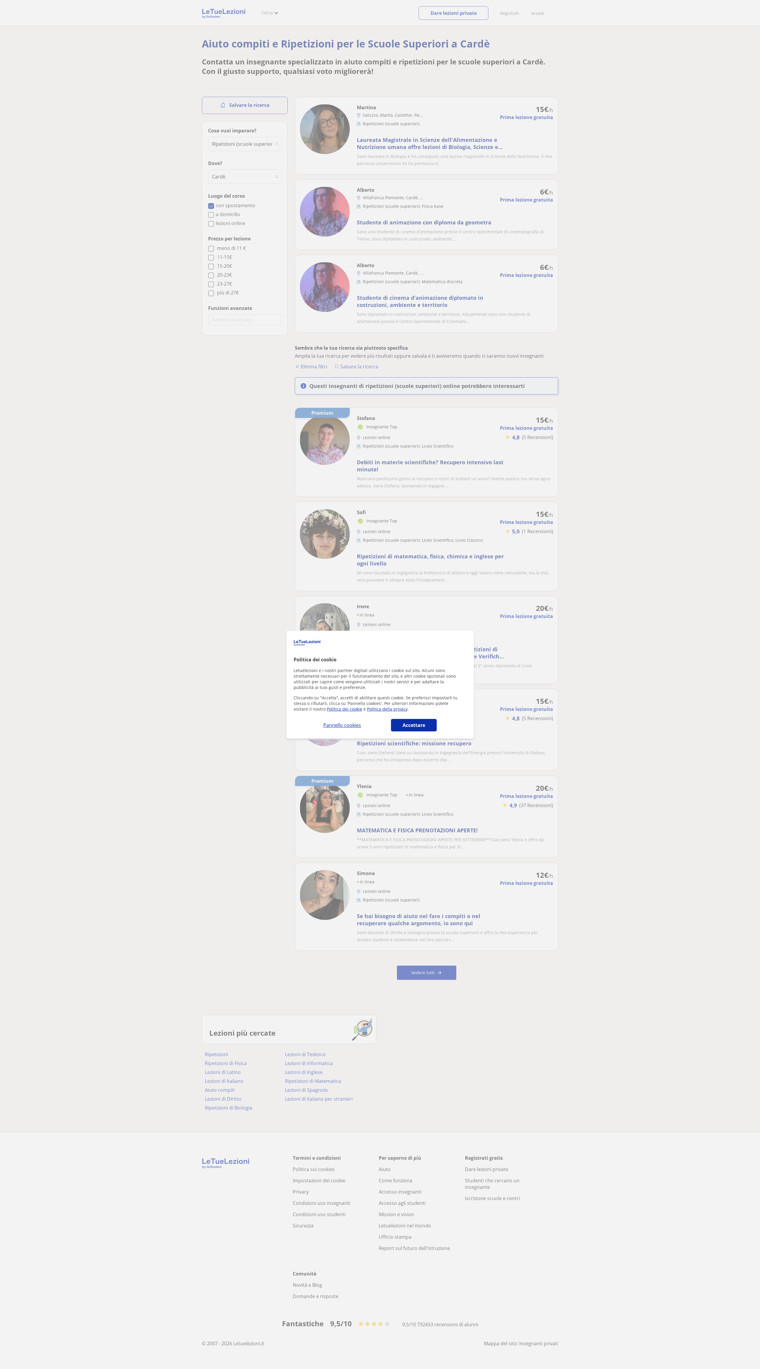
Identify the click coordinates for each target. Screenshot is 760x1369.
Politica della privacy (387, 709)
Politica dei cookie (344, 709)
